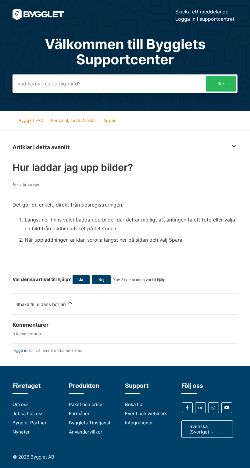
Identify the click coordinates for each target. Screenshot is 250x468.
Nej (101, 279)
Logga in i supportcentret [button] (204, 19)
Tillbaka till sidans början (39, 304)
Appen (109, 120)
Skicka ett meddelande (201, 12)
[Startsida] (38, 18)
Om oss (20, 404)
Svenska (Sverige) (199, 428)
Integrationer (139, 423)
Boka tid (133, 404)
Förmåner (79, 413)
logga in (19, 350)
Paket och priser (86, 404)
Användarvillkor (85, 432)
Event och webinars (146, 413)
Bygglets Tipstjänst (89, 423)
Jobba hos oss (28, 413)
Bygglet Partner (29, 423)
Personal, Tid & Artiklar (73, 120)
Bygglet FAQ (31, 120)
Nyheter (21, 432)
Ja (81, 279)
